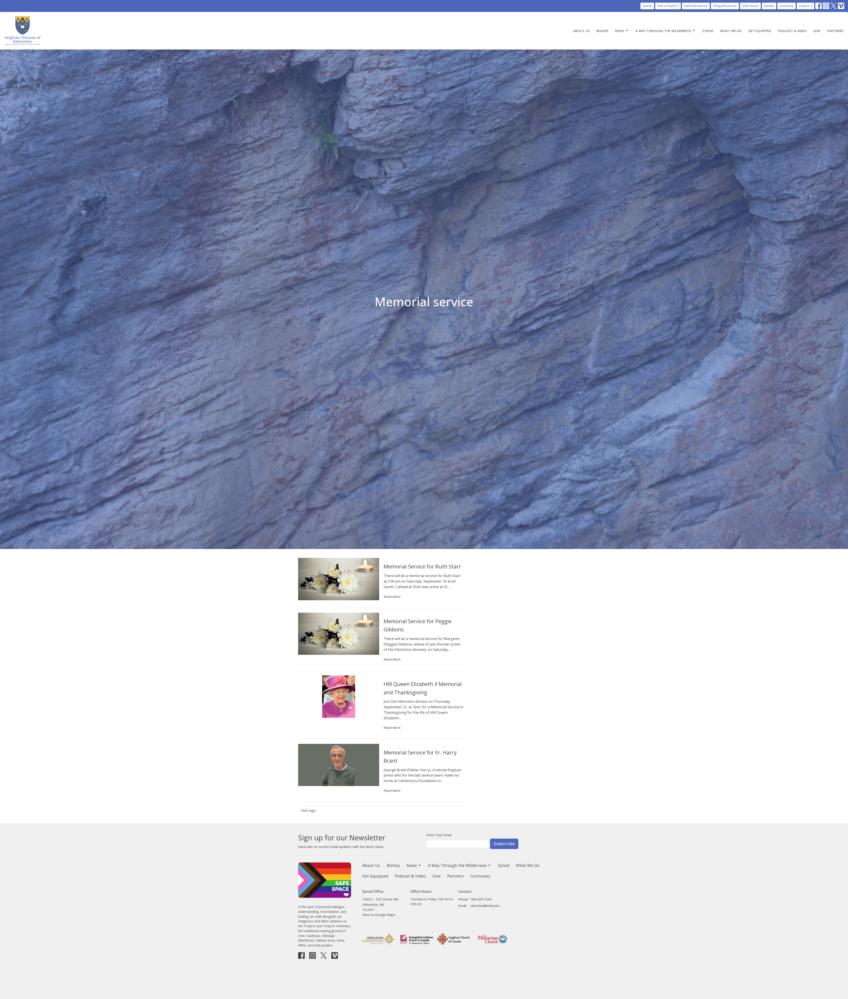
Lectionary (786, 6)
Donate (769, 6)
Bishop (602, 30)
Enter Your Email (438, 835)
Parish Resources (696, 6)
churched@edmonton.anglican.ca (486, 905)
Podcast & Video (792, 30)
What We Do (731, 30)
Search (647, 6)
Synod (708, 30)
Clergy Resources (725, 6)
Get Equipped (759, 30)
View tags (308, 810)
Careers (804, 6)
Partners (835, 30)
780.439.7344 (481, 899)
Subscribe (504, 844)
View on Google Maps (378, 914)
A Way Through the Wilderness (663, 30)
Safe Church (750, 6)
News (619, 30)
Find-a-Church (666, 6)
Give (816, 30)
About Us (581, 30)
